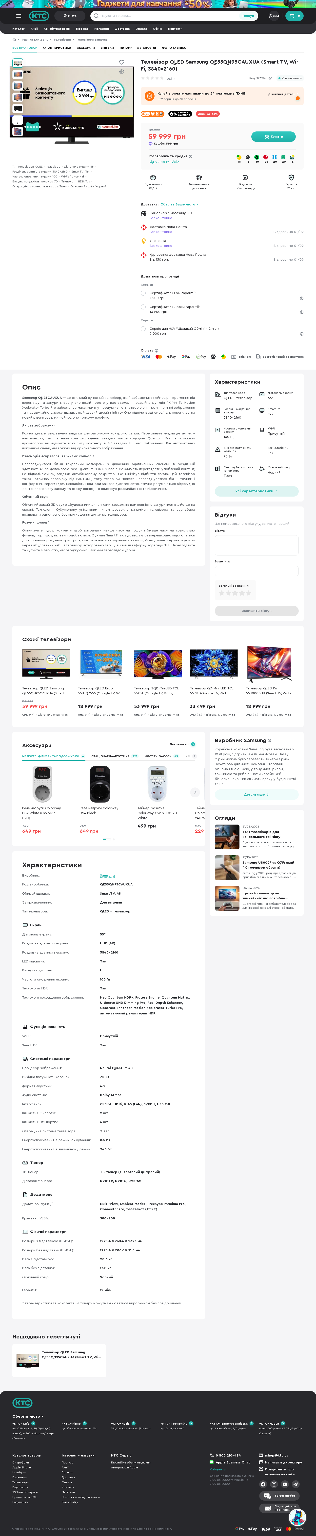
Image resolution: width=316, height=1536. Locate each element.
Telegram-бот (285, 1495)
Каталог (18, 28)
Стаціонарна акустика (114, 756)
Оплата (141, 28)
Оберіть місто (26, 1416)
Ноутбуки (19, 1472)
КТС (14, 40)
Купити (277, 136)
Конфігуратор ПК (57, 28)
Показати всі (179, 744)
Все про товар (24, 47)
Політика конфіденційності (81, 1497)
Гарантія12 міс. (291, 186)
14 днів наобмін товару (245, 186)
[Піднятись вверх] (280, 1518)
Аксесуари (86, 47)
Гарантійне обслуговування (131, 1462)
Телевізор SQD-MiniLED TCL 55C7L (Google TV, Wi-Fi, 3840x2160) (156, 691)
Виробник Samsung (240, 740)
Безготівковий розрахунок (283, 356)
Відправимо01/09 (153, 186)
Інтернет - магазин (78, 1455)
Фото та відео (174, 47)
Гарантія (67, 1472)
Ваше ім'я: (222, 561)
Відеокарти (20, 1487)
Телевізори (62, 39)
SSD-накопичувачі (25, 1492)
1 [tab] (107, 839)
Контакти (175, 28)
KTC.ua (39, 16)
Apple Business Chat (233, 1462)
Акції (34, 28)
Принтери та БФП (24, 1497)
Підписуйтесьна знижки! (285, 1508)
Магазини (101, 28)
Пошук (248, 16)
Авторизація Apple (124, 1467)
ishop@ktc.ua (276, 1455)
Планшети (19, 1477)
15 (239, 161)
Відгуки (107, 47)
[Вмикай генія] (158, 4)
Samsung (107, 875)
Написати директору (283, 1462)
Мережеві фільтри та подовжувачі (53, 756)
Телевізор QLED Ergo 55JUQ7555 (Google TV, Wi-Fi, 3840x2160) (101, 691)
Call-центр (218, 1469)
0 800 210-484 (228, 1455)
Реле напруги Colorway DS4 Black (99, 810)
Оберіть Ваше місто (177, 204)
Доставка (122, 28)
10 (257, 161)
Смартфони (20, 1462)
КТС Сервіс (121, 1455)
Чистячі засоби (161, 756)
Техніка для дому (34, 39)
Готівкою (244, 356)
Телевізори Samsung (92, 39)
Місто (72, 15)
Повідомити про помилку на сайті (280, 1472)
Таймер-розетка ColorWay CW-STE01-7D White (157, 813)
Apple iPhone (21, 1467)
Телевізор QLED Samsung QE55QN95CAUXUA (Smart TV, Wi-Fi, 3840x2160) (167, 39)
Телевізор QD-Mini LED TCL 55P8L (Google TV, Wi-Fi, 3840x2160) (211, 691)
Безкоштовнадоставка (199, 186)
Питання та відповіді (138, 47)
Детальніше (254, 794)
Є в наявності (292, 78)
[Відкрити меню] (18, 16)
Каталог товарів (26, 1455)
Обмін (157, 28)
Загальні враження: (234, 585)
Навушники (20, 1502)
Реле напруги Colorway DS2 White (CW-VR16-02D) (41, 813)
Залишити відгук (257, 611)
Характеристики (57, 47)
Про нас (82, 28)
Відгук (220, 530)
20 (275, 161)
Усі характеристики (254, 491)
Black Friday (70, 1502)
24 (266, 161)
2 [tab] (114, 839)
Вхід (276, 15)
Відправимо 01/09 (289, 232)
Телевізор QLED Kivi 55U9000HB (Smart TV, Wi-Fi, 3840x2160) (269, 691)
